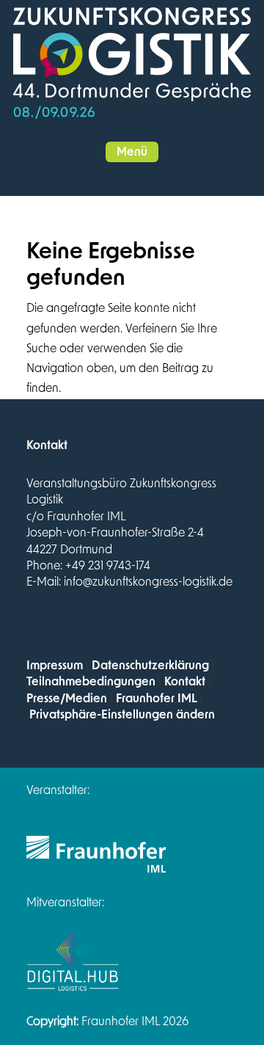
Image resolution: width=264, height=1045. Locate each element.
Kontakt (184, 682)
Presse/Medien (66, 698)
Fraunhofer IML (156, 698)
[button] (132, 152)
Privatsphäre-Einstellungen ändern (122, 715)
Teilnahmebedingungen (90, 682)
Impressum (54, 665)
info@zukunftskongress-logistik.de (148, 582)
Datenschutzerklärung (150, 665)
